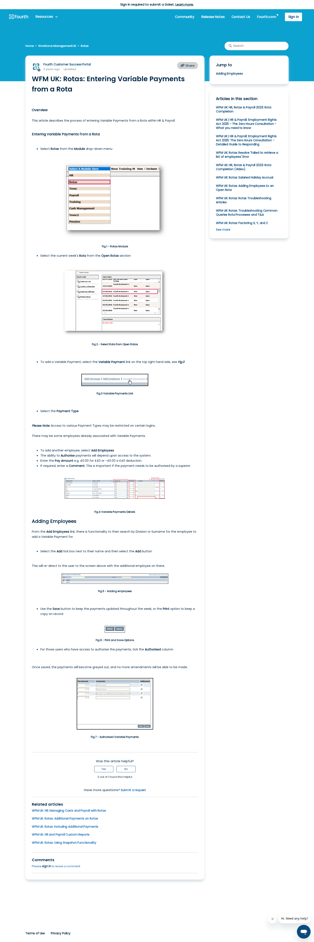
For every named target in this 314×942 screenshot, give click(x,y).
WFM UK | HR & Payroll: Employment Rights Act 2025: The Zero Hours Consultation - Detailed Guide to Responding (246, 140)
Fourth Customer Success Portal (67, 64)
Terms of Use (35, 933)
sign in (46, 866)
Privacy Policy (60, 933)
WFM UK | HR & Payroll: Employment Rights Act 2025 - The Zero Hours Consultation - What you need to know (246, 124)
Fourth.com (266, 16)
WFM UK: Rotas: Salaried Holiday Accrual (244, 177)
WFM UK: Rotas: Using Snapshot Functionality (64, 842)
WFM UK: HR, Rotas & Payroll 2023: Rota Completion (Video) (243, 167)
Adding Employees (229, 73)
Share (190, 65)
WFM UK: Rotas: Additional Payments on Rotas (65, 818)
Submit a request (133, 790)
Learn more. (184, 4)
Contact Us (241, 16)
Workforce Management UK (57, 46)
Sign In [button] (293, 16)
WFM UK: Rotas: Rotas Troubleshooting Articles (243, 200)
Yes (103, 769)
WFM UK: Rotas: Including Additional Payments (65, 826)
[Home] (19, 17)
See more (223, 229)
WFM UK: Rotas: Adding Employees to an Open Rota (245, 188)
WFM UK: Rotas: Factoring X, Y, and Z (242, 223)
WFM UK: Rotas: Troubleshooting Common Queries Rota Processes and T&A (246, 212)
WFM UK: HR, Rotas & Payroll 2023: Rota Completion (243, 109)
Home (29, 46)
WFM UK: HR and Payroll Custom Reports (61, 834)
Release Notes (213, 16)
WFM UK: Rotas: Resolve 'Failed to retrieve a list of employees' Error (247, 154)
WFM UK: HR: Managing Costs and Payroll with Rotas (69, 810)
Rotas (84, 46)
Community (184, 16)
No (126, 769)
